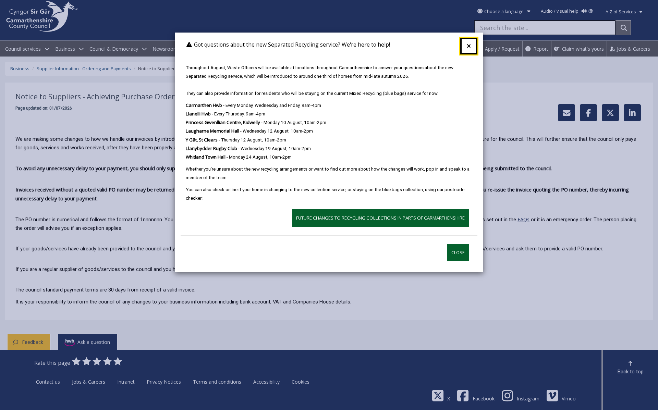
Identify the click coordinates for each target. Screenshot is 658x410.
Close (458, 253)
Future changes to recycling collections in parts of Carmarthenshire (380, 218)
